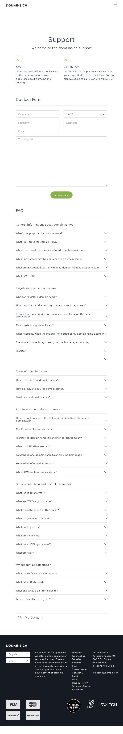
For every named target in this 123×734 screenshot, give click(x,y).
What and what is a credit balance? (37, 590)
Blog (74, 666)
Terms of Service (81, 686)
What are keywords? (28, 527)
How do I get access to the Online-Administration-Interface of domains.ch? (53, 419)
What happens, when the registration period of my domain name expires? (60, 333)
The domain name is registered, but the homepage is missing (52, 342)
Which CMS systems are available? (36, 472)
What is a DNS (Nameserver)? (33, 446)
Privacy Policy (80, 682)
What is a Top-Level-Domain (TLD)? (36, 241)
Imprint (76, 676)
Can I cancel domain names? (33, 397)
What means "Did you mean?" (33, 544)
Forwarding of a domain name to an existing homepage (49, 455)
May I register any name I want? (35, 325)
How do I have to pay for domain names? (40, 388)
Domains (77, 652)
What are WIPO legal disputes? (34, 501)
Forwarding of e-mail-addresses (35, 463)
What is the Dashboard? (30, 582)
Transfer (21, 350)
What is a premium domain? (32, 518)
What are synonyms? (28, 535)
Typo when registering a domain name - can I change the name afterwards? (53, 315)
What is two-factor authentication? (36, 573)
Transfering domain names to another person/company (49, 437)
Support (76, 662)
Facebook (77, 689)
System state (79, 669)
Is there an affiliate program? (33, 599)
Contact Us (78, 672)
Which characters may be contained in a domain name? (49, 259)
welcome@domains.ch (105, 672)
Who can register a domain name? (36, 297)
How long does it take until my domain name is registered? (51, 305)
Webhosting (79, 655)
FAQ (25, 71)
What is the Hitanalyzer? (30, 492)
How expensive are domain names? (37, 380)
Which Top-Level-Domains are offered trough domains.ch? (51, 250)
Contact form (97, 75)
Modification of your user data (34, 429)
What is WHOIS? (25, 276)
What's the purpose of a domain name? (39, 233)
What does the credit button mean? (37, 510)
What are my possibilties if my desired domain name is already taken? (57, 267)
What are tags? (25, 552)
